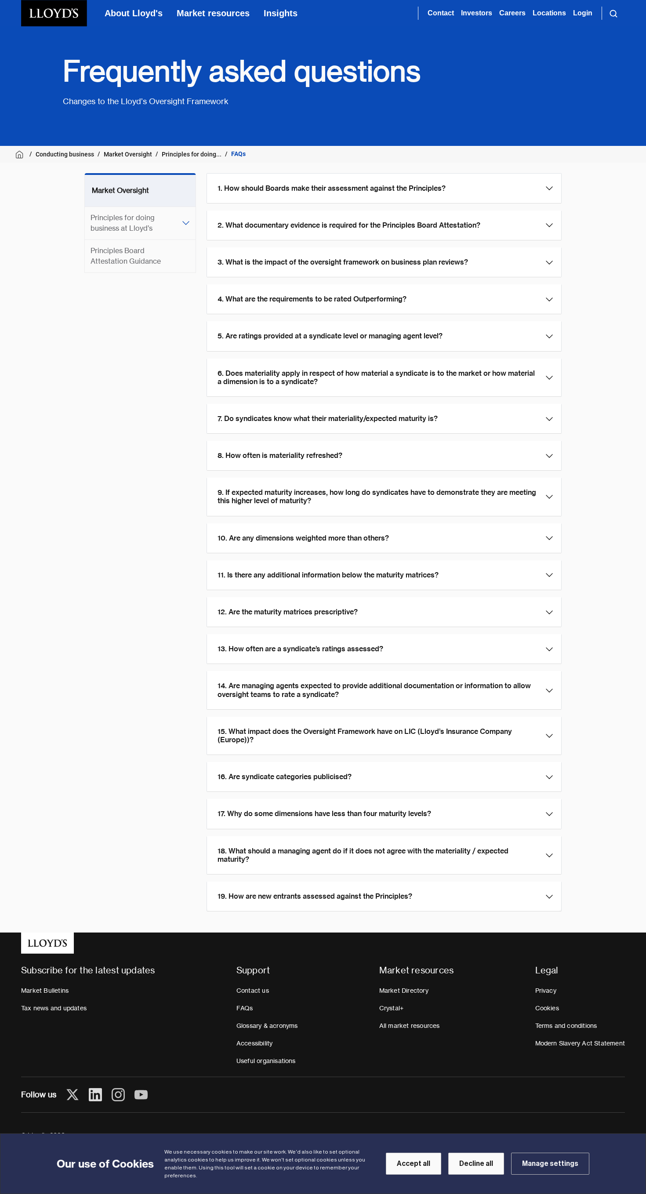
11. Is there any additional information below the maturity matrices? (328, 575)
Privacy (545, 990)
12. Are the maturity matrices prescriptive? (288, 612)
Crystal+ (391, 1008)
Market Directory (403, 990)
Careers (512, 13)
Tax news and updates (54, 1008)
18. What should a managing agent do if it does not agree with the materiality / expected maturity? (363, 855)
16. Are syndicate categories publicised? (285, 776)
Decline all (476, 1163)
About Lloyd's (134, 13)
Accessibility (254, 1043)
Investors (476, 13)
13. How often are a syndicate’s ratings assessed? (300, 648)
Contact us (252, 990)
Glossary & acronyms (267, 1026)
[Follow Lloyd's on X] (72, 1095)
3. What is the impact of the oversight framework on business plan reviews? (343, 262)
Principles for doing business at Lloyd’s (123, 223)
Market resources (213, 13)
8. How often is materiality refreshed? (280, 455)
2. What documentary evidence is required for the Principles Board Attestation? (349, 225)
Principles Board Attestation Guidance (126, 256)
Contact (441, 13)
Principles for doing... (191, 154)
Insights (281, 13)
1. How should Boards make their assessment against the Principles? (332, 188)
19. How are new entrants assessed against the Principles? (315, 896)
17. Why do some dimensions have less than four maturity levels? (324, 813)
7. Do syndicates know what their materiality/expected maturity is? (328, 418)
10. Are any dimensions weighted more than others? (303, 538)
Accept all (413, 1163)
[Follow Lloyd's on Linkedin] (95, 1095)
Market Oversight (128, 154)
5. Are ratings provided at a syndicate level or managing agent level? (330, 336)
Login (582, 13)
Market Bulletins (45, 990)
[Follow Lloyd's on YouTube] (141, 1095)
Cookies (547, 1008)
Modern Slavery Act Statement (580, 1043)
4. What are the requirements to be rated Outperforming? (312, 299)
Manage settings (550, 1163)
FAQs (244, 1008)
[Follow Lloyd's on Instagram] (118, 1095)
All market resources (409, 1026)
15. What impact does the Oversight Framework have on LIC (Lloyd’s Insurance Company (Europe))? (365, 735)
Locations (549, 13)
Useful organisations (266, 1061)
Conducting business (65, 154)
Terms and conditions (566, 1026)
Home (21, 154)
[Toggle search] (613, 13)
